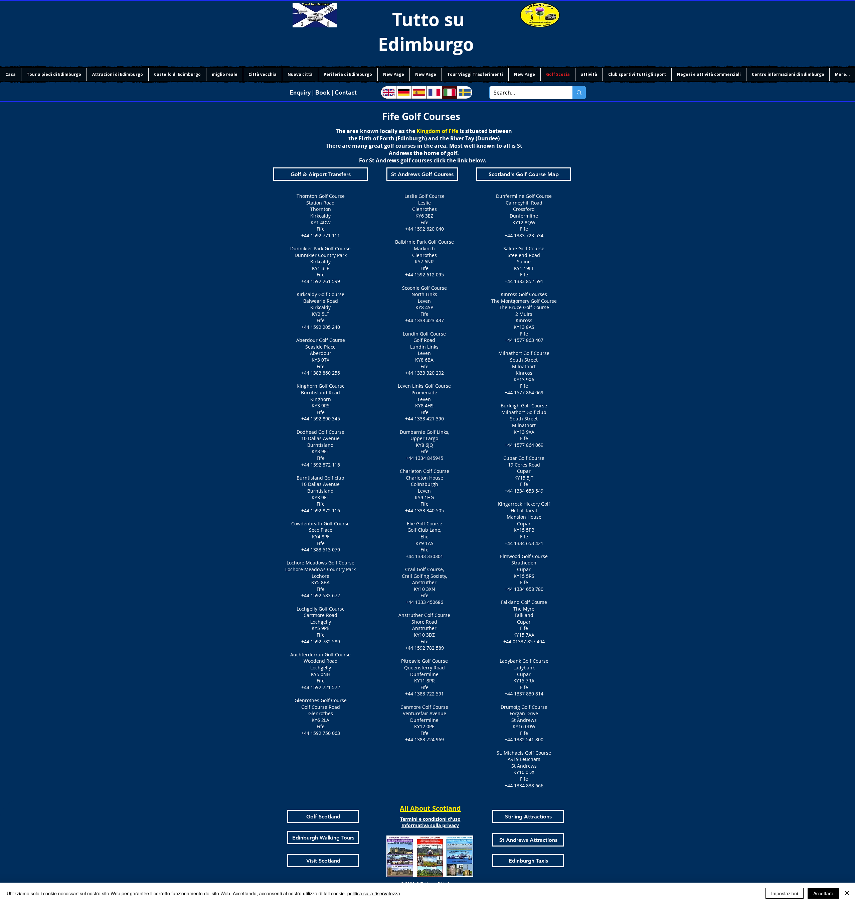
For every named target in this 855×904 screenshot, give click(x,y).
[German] (403, 92)
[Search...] (578, 92)
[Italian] (449, 92)
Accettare (823, 893)
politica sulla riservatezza (373, 893)
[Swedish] (464, 92)
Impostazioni (784, 893)
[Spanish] (418, 92)
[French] (434, 92)
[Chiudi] (847, 893)
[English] (388, 92)
